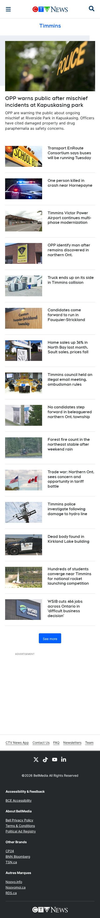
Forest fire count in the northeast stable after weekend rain (69, 444)
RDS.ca (11, 893)
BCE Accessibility (19, 800)
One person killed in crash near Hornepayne (70, 183)
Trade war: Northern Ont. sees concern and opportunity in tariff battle (71, 479)
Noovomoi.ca (16, 887)
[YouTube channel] (54, 759)
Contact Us (41, 742)
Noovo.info (14, 882)
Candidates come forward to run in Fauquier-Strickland (66, 315)
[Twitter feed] (36, 759)
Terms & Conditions (20, 826)
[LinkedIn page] (64, 759)
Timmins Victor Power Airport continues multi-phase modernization (69, 218)
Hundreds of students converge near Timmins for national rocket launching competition (69, 576)
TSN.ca (11, 862)
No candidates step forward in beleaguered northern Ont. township (70, 412)
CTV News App (17, 742)
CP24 (10, 851)
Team (89, 742)
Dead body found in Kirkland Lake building (68, 539)
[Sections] (8, 9)
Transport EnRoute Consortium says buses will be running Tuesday (69, 153)
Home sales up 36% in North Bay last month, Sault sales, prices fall (68, 347)
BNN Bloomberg (18, 856)
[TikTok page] (45, 759)
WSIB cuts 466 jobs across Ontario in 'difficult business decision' (65, 608)
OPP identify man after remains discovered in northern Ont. (69, 250)
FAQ (56, 742)
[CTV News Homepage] (50, 9)
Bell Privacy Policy (19, 820)
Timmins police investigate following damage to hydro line (67, 509)
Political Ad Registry (21, 831)
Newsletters (72, 742)
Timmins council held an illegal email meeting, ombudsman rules (70, 379)
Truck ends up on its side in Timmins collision (71, 280)
